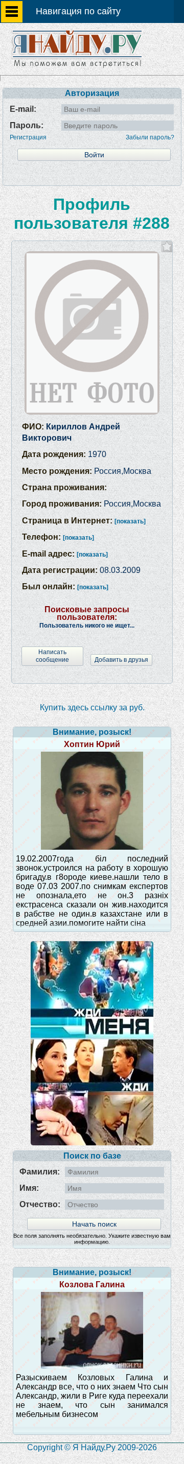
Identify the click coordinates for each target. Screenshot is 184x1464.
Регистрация (28, 137)
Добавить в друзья (121, 659)
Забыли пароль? (150, 137)
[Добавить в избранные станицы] (166, 246)
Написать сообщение (52, 656)
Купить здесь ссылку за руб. (92, 707)
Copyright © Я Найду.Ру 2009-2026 (92, 1447)
